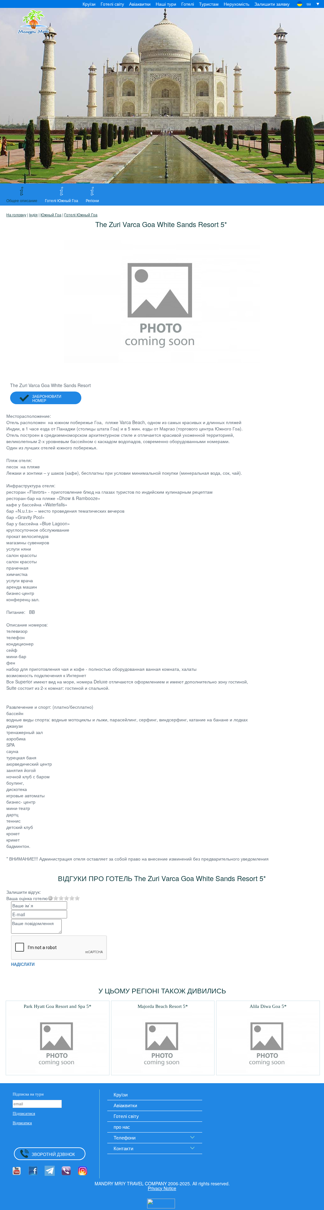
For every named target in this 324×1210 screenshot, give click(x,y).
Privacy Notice (162, 1188)
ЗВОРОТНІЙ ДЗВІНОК (53, 1154)
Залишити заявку (272, 4)
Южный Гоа (50, 214)
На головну (16, 214)
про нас (122, 1126)
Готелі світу (112, 4)
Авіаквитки (140, 4)
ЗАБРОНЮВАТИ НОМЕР (46, 398)
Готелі (187, 4)
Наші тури (166, 4)
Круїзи (89, 4)
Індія (33, 214)
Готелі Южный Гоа (80, 214)
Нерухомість (236, 4)
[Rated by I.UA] (161, 1203)
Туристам (209, 4)
